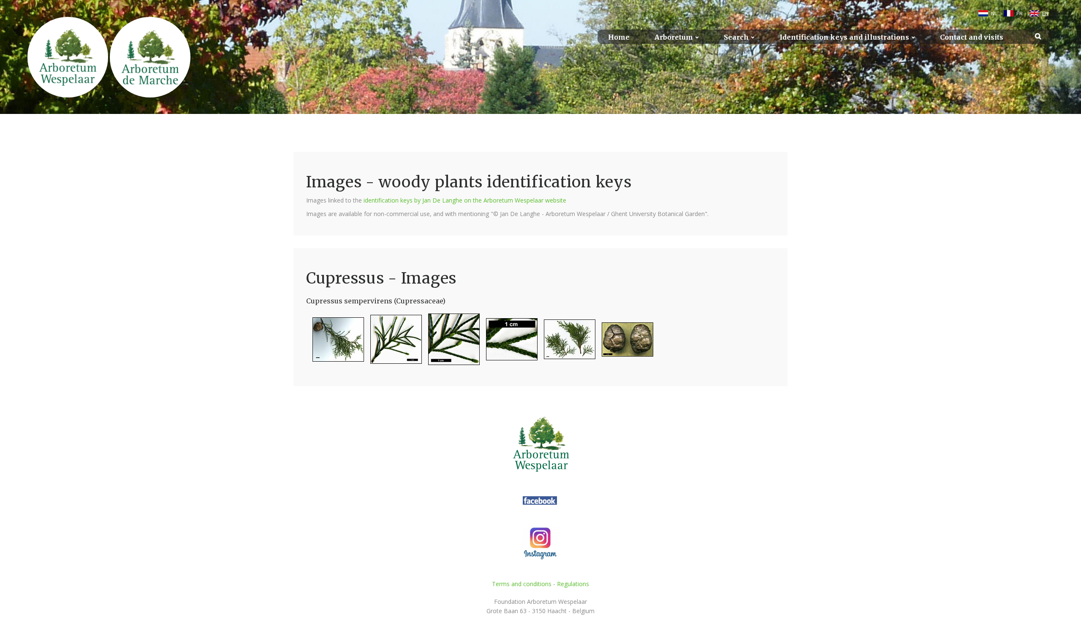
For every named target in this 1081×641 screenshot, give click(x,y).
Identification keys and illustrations (844, 37)
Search (736, 37)
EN (1045, 13)
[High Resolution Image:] (335, 343)
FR (1019, 13)
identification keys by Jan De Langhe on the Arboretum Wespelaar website (465, 200)
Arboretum (674, 37)
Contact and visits (971, 37)
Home (619, 37)
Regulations (573, 584)
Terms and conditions (521, 584)
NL (994, 13)
